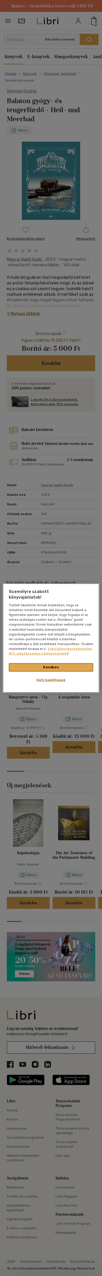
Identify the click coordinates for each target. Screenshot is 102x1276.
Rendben (51, 667)
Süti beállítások (50, 680)
